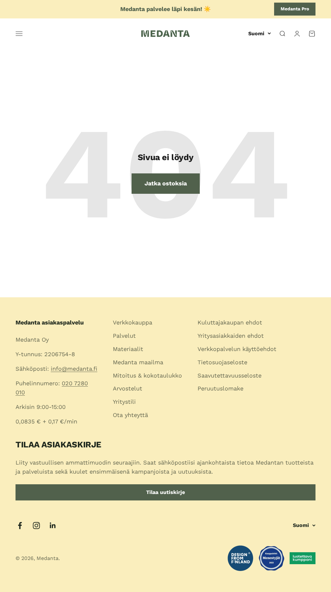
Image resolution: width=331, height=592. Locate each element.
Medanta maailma (138, 362)
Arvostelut (127, 388)
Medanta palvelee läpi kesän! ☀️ (165, 8)
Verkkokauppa (132, 322)
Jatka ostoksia (165, 183)
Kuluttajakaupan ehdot (230, 322)
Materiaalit (128, 348)
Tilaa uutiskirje (165, 492)
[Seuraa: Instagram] (36, 525)
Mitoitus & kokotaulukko (147, 375)
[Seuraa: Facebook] (20, 525)
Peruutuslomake (220, 388)
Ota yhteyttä (130, 414)
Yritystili (124, 401)
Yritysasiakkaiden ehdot (231, 335)
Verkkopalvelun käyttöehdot (237, 348)
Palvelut (124, 335)
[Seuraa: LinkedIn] (52, 525)
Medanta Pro (295, 8)
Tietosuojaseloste (222, 362)
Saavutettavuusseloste (230, 375)
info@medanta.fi (74, 368)
